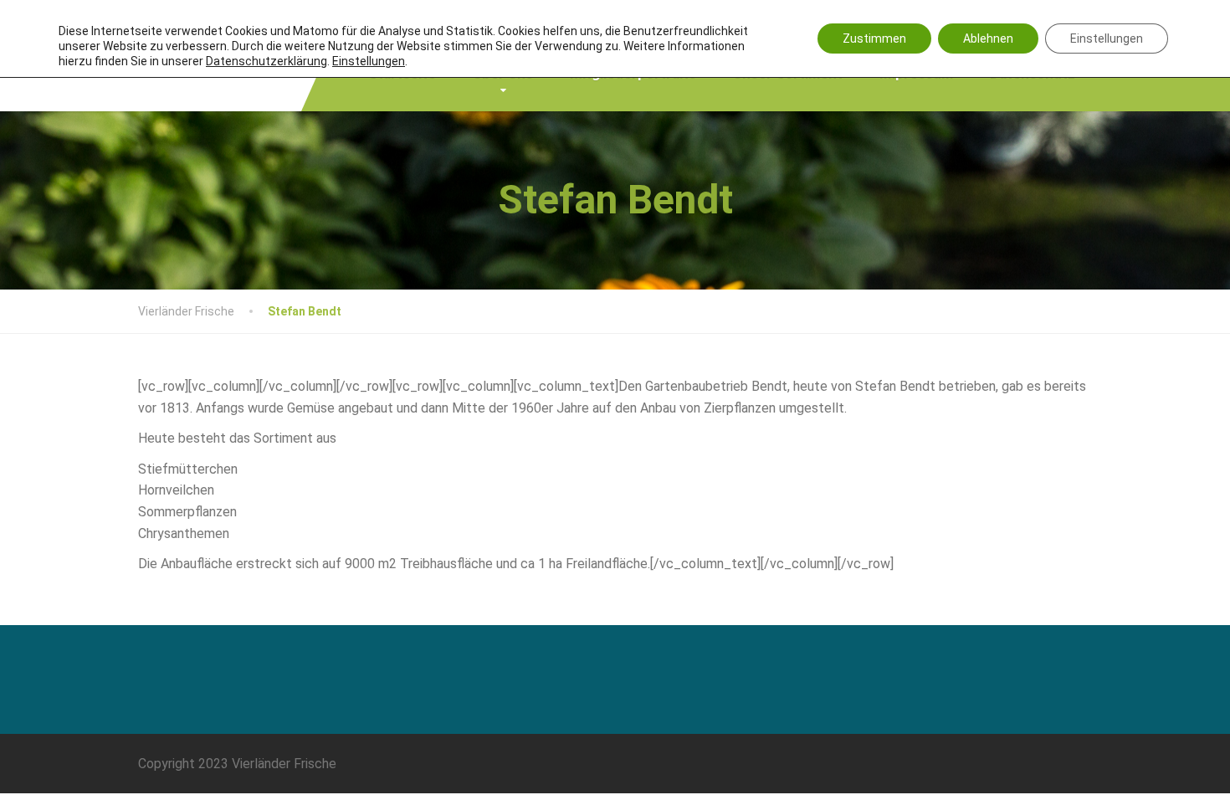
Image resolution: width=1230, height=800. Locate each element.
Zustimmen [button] (874, 38)
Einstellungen (1106, 38)
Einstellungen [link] (368, 61)
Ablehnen (988, 38)
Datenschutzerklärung (266, 61)
